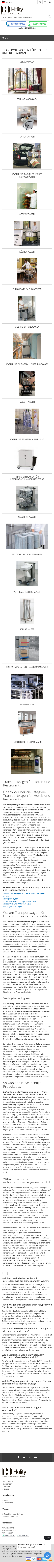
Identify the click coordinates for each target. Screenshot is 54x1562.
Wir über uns (8, 1481)
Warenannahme (11, 1516)
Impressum (8, 1533)
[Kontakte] (45, 2)
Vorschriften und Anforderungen (17, 904)
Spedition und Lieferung (14, 1514)
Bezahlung (8, 1502)
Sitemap (6, 1489)
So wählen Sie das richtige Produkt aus (19, 901)
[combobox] (25, 17)
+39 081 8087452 (17, 23)
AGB (6, 1500)
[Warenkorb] (40, 2)
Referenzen (7, 1484)
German (9, 2)
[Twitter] (24, 1457)
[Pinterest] (30, 1457)
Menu (5, 38)
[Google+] (36, 1457)
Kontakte (6, 1486)
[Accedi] (50, 2)
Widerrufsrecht (9, 1530)
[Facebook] (18, 1457)
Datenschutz (8, 1528)
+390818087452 (39, 23)
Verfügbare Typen (10, 899)
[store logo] (12, 10)
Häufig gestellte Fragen (12, 906)
